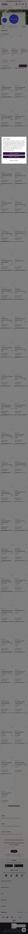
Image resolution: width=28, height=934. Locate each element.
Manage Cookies (14, 160)
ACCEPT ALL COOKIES (14, 153)
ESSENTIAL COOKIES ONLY (14, 156)
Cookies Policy (14, 147)
